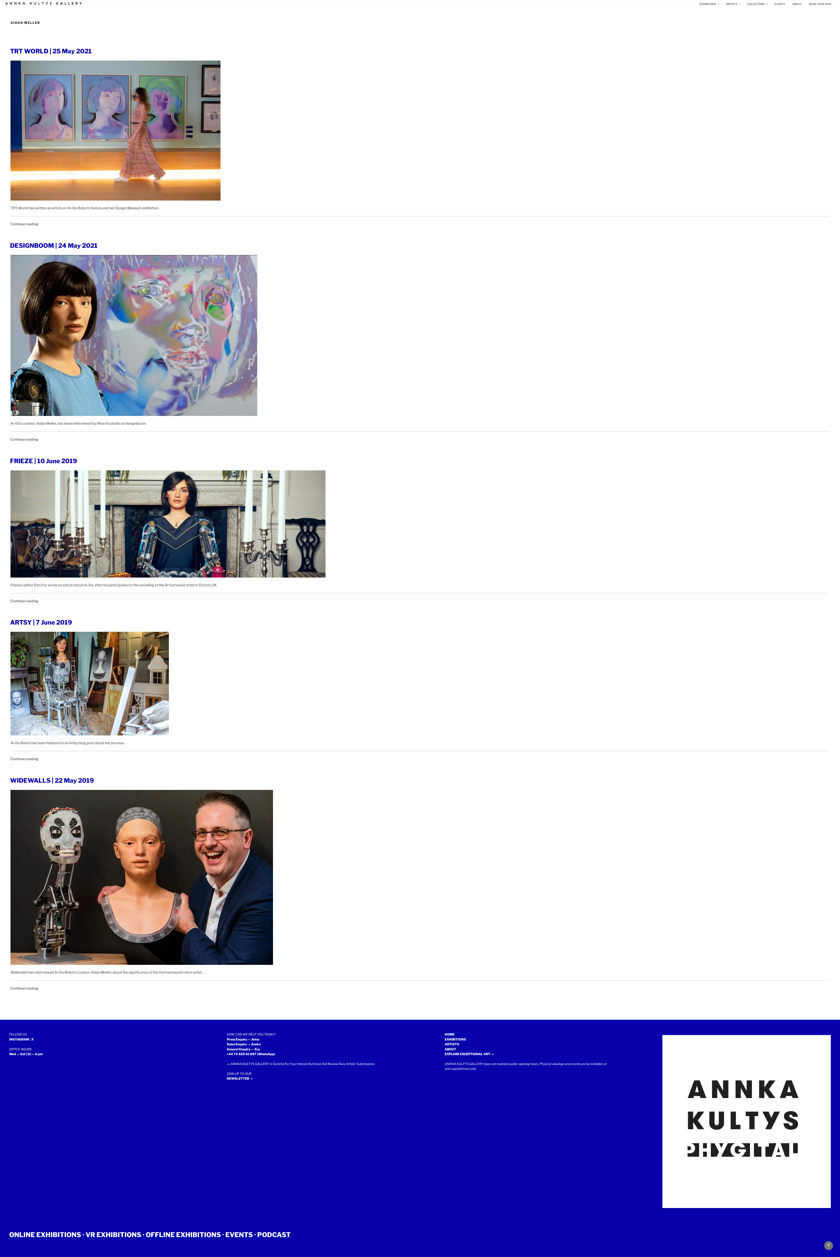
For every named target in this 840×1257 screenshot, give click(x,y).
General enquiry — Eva (243, 1049)
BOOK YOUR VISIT (820, 4)
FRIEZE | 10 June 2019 (43, 461)
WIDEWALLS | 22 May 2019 (52, 780)
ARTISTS (731, 4)
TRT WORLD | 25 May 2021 (51, 51)
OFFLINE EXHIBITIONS (183, 1235)
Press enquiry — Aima (243, 1039)
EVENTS (779, 4)
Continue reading (24, 224)
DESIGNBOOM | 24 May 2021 (54, 245)
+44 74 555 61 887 (241, 1054)
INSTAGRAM (19, 1039)
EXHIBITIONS (708, 4)
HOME (450, 1034)
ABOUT (797, 4)
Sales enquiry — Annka (244, 1044)
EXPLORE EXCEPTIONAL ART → (469, 1054)
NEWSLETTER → (240, 1078)
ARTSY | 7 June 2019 (41, 622)
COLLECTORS (756, 4)
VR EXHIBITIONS (113, 1235)
